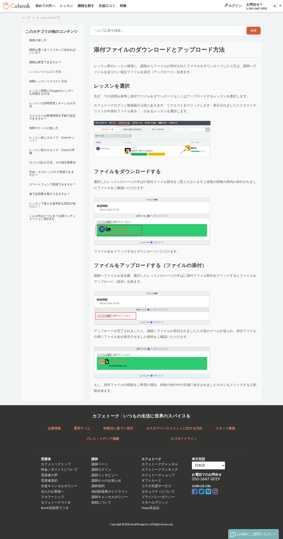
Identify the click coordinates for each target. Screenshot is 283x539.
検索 (253, 30)
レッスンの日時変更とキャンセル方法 (52, 104)
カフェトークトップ (56, 464)
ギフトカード (151, 480)
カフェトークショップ (158, 475)
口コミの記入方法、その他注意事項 (52, 162)
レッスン (66, 5)
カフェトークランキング (160, 469)
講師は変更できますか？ (45, 62)
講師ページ (99, 464)
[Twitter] (202, 492)
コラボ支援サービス (156, 486)
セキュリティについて (158, 491)
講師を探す (85, 5)
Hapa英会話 (150, 508)
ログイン (235, 5)
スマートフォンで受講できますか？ (52, 184)
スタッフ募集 (225, 428)
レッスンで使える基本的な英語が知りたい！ (52, 205)
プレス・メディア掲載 (102, 438)
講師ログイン (101, 469)
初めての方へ (45, 5)
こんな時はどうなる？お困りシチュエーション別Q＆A (52, 217)
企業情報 (54, 428)
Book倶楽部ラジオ (55, 508)
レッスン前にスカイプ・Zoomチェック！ (52, 139)
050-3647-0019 (206, 478)
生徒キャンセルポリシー (59, 486)
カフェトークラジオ (56, 502)
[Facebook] (195, 492)
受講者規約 (49, 480)
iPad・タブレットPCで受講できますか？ (51, 173)
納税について (101, 502)
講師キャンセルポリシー (109, 497)
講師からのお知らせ (106, 480)
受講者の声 (49, 475)
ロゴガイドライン (184, 438)
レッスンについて (48, 17)
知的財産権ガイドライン (109, 491)
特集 (123, 5)
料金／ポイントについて (59, 469)
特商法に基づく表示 (118, 428)
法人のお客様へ (52, 491)
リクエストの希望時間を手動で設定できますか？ (52, 117)
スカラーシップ (52, 497)
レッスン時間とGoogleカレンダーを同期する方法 (51, 92)
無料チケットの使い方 (43, 128)
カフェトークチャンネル (160, 464)
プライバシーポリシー (158, 497)
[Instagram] (215, 492)
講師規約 (98, 486)
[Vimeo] (209, 492)
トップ (25, 17)
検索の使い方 (38, 40)
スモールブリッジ (155, 502)
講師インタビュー (104, 475)
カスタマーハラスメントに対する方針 (174, 428)
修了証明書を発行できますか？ (49, 194)
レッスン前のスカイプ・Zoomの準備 (52, 151)
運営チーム (82, 428)
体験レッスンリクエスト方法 (48, 81)
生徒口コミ (106, 5)
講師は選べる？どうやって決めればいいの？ (52, 51)
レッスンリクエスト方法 (45, 71)
